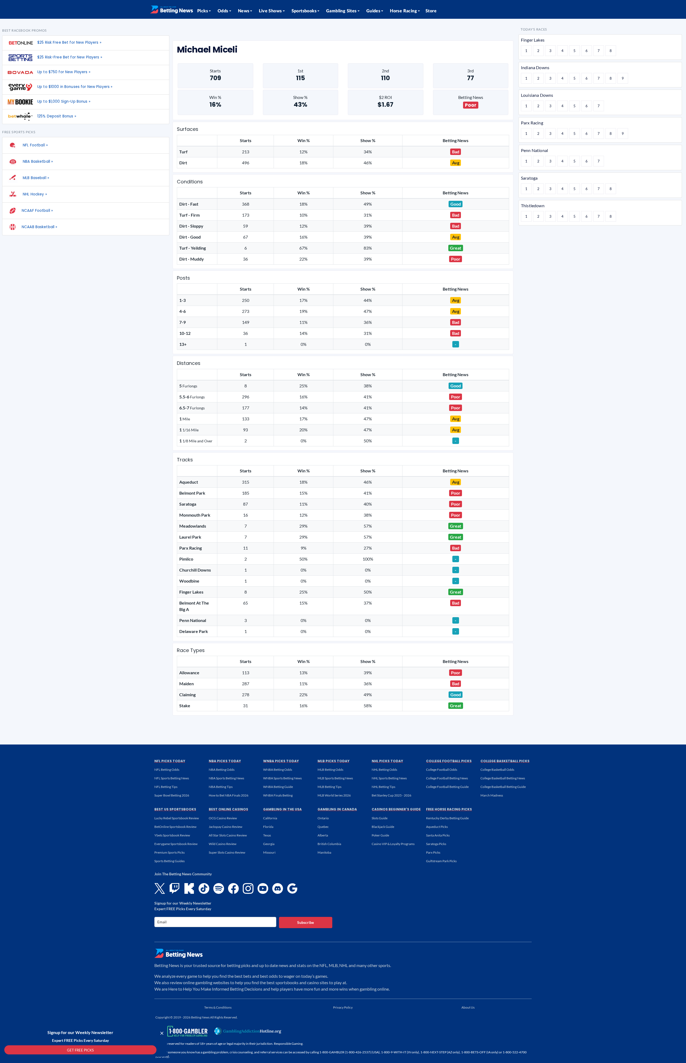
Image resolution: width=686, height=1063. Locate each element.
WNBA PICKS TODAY (281, 761)
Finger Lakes (533, 39)
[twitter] (159, 888)
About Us (468, 1007)
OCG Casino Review (223, 818)
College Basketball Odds (497, 770)
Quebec (323, 827)
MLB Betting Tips (329, 787)
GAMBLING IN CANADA (337, 809)
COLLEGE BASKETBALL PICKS (505, 761)
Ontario (323, 818)
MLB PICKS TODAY (333, 761)
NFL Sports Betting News (171, 778)
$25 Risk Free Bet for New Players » (69, 42)
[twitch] (174, 888)
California (270, 818)
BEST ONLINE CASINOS (228, 809)
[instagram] (248, 888)
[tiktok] (204, 888)
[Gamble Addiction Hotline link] (247, 1031)
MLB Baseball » (35, 177)
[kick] (189, 888)
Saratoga (529, 177)
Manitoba (324, 852)
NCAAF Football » (37, 210)
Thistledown (533, 205)
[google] (292, 888)
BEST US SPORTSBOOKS (175, 809)
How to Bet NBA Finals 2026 (228, 795)
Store (431, 11)
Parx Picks (433, 852)
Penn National (534, 150)
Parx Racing (532, 122)
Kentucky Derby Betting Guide (447, 818)
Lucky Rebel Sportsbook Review (176, 818)
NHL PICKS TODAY (387, 761)
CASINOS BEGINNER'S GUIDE (396, 809)
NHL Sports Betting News (389, 778)
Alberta (323, 835)
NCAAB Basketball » (39, 226)
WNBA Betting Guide (278, 787)
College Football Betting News (447, 778)
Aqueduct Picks (437, 827)
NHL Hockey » (34, 194)
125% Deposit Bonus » (56, 116)
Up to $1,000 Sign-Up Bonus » (63, 101)
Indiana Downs (535, 67)
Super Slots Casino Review (227, 852)
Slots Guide (379, 818)
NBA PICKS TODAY (225, 761)
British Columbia (329, 844)
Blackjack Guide (383, 827)
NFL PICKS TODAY (169, 761)
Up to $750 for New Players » (63, 72)
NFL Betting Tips (165, 787)
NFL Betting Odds (166, 770)
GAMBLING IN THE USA (282, 809)
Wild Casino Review (222, 844)
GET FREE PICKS (80, 1050)
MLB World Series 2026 (334, 795)
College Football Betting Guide (447, 787)
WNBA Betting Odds (277, 770)
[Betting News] (171, 9)
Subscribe (305, 922)
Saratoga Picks (436, 844)
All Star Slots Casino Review (228, 835)
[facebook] (233, 888)
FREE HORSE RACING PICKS (449, 809)
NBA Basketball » (37, 161)
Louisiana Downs (537, 95)
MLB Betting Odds (330, 770)
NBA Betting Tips (221, 787)
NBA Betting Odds (221, 770)
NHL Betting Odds (384, 770)
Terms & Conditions (218, 1007)
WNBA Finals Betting (278, 795)
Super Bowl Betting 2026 (171, 795)
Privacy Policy (343, 1007)
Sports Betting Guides (169, 861)
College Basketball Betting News (502, 778)
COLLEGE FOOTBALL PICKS (449, 761)
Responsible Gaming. (288, 1044)
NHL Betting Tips (383, 787)
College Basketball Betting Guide (503, 787)
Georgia (268, 844)
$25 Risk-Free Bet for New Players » (69, 57)
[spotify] (218, 888)
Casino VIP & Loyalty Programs (393, 844)
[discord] (277, 888)
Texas (267, 835)
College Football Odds (441, 770)
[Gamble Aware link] (180, 1031)
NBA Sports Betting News (226, 778)
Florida (268, 827)
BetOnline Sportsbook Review (175, 827)
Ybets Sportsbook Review (172, 835)
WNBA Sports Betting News (282, 778)
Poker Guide (380, 835)
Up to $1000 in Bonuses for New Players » (74, 86)
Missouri (269, 852)
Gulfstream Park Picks (441, 861)
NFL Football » (35, 145)
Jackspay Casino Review (225, 827)
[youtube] (263, 888)
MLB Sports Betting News (335, 778)
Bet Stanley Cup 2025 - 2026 (391, 795)
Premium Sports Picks (169, 852)
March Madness (491, 795)
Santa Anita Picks (438, 835)
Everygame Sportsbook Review (175, 844)
